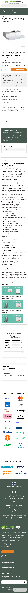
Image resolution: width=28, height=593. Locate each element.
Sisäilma (4, 18)
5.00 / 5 (18, 336)
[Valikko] (2, 2)
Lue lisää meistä (7, 551)
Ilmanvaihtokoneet (12, 18)
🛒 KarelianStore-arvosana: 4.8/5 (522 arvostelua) (13, 66)
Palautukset (10, 589)
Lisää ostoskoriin (19, 69)
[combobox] (14, 5)
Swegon (3, 49)
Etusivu (3, 16)
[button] (25, 2)
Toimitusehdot (4, 589)
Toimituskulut (11, 62)
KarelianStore (7, 587)
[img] (6, 366)
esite (7, 236)
